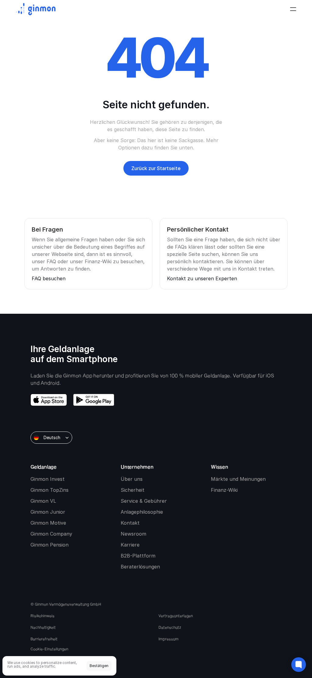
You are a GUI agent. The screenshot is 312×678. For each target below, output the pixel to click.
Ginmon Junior (47, 512)
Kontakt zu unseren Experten (202, 278)
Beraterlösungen (140, 567)
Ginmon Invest (47, 479)
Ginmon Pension (49, 545)
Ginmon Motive (48, 523)
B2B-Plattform (138, 556)
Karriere (130, 545)
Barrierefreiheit (44, 639)
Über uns (132, 479)
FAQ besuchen (49, 278)
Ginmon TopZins (49, 490)
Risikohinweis (42, 615)
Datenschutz (169, 627)
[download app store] (48, 400)
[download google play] (93, 400)
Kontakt (130, 523)
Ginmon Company (51, 534)
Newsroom (133, 534)
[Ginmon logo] (35, 9)
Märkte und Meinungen (238, 479)
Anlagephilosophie (142, 512)
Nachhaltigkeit (43, 627)
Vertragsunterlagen (175, 615)
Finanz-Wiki (224, 490)
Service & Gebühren (144, 501)
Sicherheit (132, 490)
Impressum (168, 639)
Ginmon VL (43, 501)
